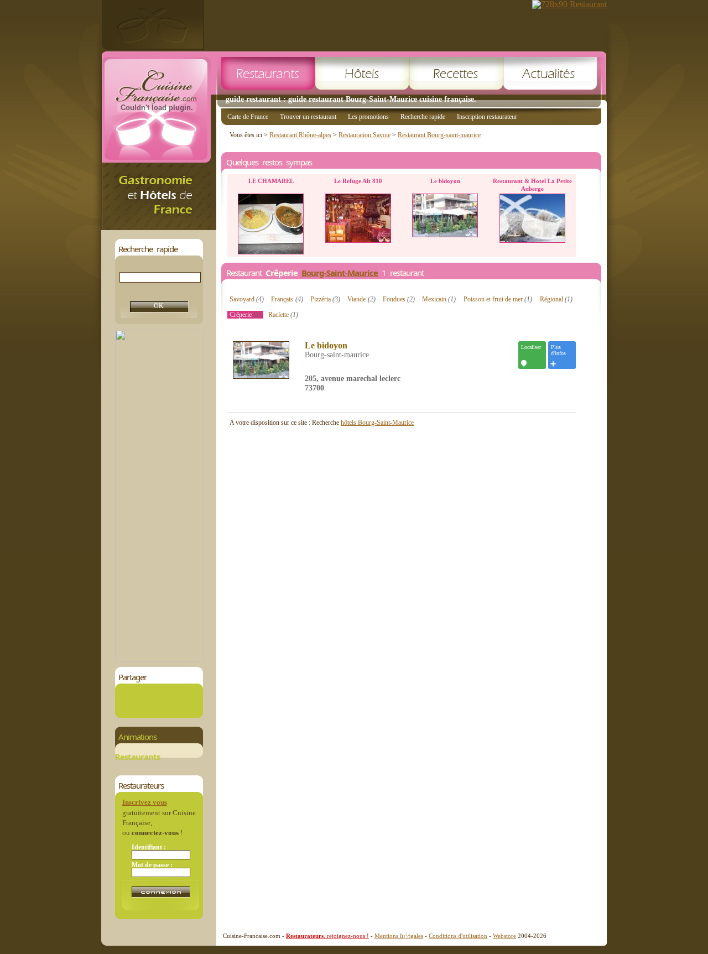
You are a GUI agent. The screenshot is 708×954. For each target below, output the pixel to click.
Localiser (531, 347)
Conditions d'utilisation (458, 935)
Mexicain (439, 299)
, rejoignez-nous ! (327, 935)
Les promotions (368, 117)
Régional (556, 299)
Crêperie (245, 315)
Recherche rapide (422, 117)
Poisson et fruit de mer (498, 299)
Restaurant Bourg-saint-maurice (439, 135)
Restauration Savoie (365, 135)
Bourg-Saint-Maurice (339, 272)
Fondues (399, 299)
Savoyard (247, 299)
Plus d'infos (558, 350)
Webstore (504, 935)
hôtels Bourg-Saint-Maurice (377, 422)
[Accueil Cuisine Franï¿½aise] (158, 227)
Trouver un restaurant (308, 117)
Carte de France (247, 117)
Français (287, 299)
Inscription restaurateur (487, 117)
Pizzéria (325, 299)
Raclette (283, 315)
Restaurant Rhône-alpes (300, 135)
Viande (361, 299)
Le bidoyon (326, 345)
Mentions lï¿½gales (398, 935)
